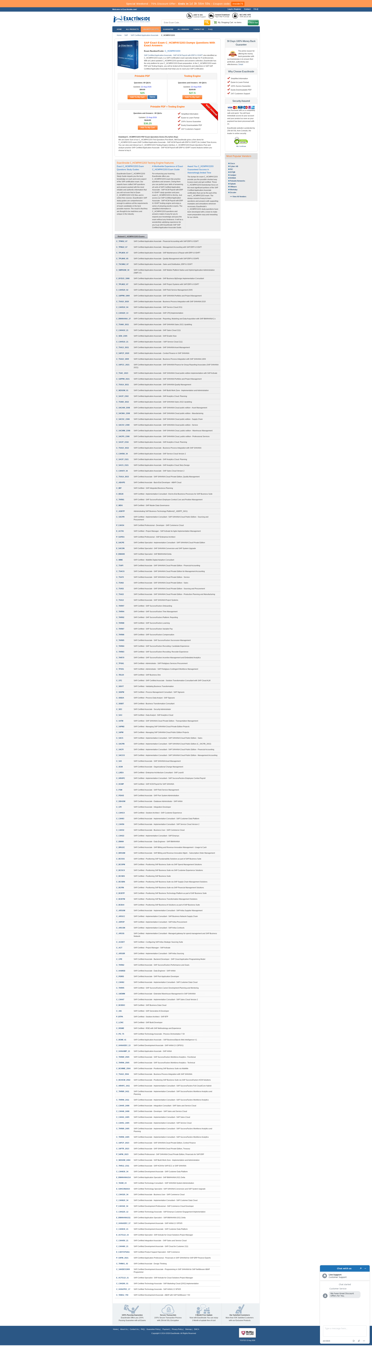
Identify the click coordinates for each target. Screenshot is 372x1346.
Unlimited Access (151, 29)
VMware (233, 187)
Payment (165, 1329)
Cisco (232, 163)
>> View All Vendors (238, 197)
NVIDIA (233, 178)
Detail (240, 64)
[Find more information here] (345, 1304)
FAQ (142, 1329)
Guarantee (168, 29)
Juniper (233, 175)
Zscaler (233, 193)
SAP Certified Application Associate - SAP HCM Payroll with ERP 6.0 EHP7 (173, 55)
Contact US (198, 29)
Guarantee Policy (153, 1329)
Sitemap (188, 1329)
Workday (233, 190)
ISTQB (232, 172)
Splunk (233, 184)
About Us (123, 1329)
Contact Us (134, 1329)
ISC (231, 169)
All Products (132, 29)
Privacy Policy (177, 1329)
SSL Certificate (241, 146)
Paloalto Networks (237, 181)
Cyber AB (234, 166)
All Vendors (183, 29)
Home (119, 29)
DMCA (196, 1329)
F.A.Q (210, 29)
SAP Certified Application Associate (144, 35)
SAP (126, 35)
